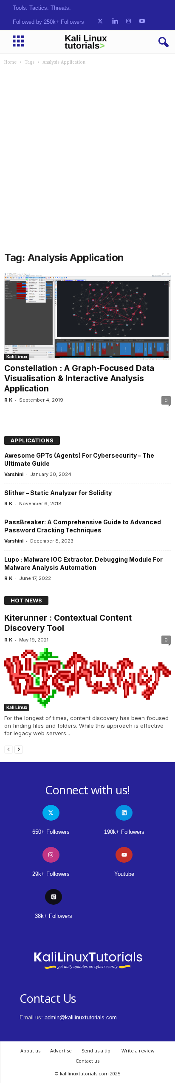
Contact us (87, 1061)
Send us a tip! (97, 1050)
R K (8, 400)
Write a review (138, 1050)
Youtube (124, 874)
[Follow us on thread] (53, 897)
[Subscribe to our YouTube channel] (142, 21)
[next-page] (18, 749)
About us (30, 1050)
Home (10, 62)
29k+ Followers (51, 874)
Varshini (13, 474)
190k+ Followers (124, 832)
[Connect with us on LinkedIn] (115, 21)
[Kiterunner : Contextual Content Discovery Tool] (87, 679)
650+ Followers (51, 832)
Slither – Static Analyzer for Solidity (58, 492)
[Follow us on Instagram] (128, 21)
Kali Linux (16, 356)
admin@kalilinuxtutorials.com (81, 1017)
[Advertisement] (87, 157)
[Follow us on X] (100, 21)
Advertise (61, 1050)
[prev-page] (8, 749)
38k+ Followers (53, 916)
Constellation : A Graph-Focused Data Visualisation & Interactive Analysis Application (79, 378)
